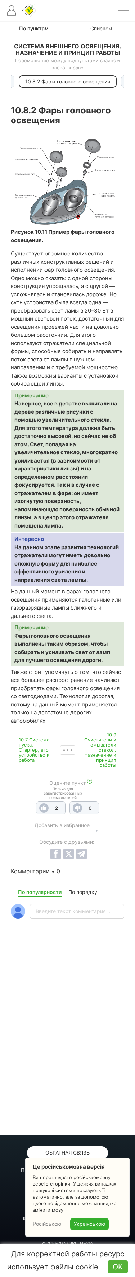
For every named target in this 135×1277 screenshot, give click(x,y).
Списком (101, 28)
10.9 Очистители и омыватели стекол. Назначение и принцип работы (100, 750)
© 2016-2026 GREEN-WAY (67, 1243)
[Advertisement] (67, 1046)
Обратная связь (67, 1152)
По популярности (40, 892)
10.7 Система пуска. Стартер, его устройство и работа (34, 750)
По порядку (82, 892)
